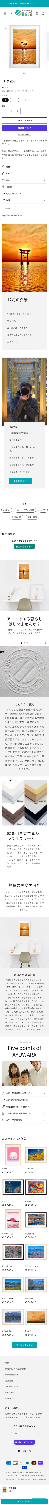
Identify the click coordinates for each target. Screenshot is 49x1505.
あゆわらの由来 (12, 1386)
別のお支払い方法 (24, 134)
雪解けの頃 (29, 1299)
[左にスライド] (19, 74)
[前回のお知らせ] (5, 3)
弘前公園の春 (30, 1234)
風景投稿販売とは (13, 1374)
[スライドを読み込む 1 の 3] (21, 643)
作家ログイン (11, 1398)
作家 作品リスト (20, 480)
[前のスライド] (17, 643)
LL (22, 100)
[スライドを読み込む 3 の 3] (27, 643)
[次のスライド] (32, 643)
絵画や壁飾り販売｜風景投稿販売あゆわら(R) (27, 1472)
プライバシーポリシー (27, 1475)
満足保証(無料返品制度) (15, 1368)
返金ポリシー (12, 1475)
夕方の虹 (28, 1331)
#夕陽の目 (16, 517)
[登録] (38, 1433)
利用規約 (41, 1475)
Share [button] (7, 208)
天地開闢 (28, 1201)
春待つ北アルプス (31, 1266)
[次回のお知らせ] (44, 3)
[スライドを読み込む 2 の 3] (24, 643)
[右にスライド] (30, 74)
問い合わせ (10, 1392)
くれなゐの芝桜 (7, 1234)
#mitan (6, 510)
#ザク (43, 510)
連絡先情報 (43, 1479)
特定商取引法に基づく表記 (27, 1479)
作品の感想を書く (24, 546)
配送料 (9, 91)
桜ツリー (5, 1201)
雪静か (4, 1169)
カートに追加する (24, 1501)
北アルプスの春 (7, 1299)
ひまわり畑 (29, 1169)
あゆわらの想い (12, 1407)
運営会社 (9, 1380)
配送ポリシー (10, 1479)
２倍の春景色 (7, 1331)
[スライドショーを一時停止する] (46, 643)
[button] (5, 13)
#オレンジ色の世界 (25, 510)
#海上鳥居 (32, 517)
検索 (7, 1362)
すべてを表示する (24, 1344)
